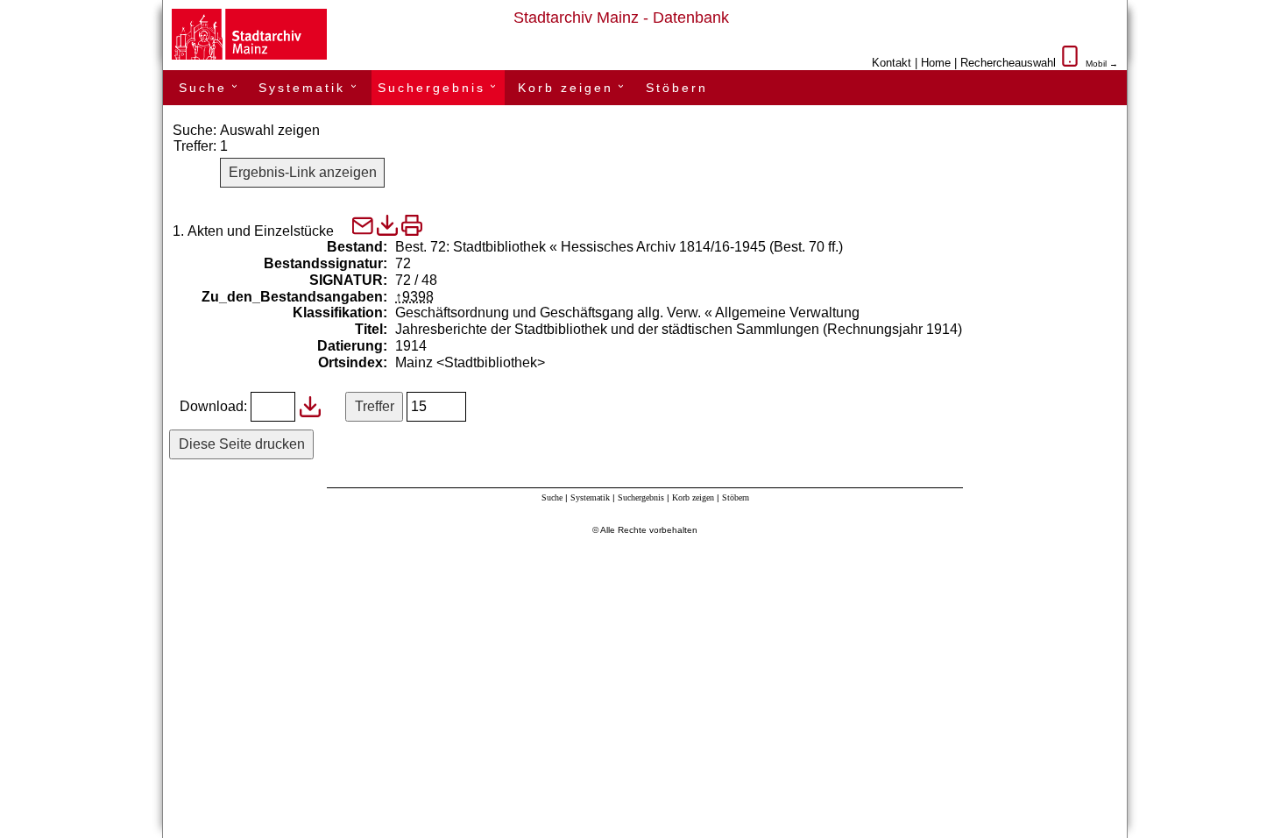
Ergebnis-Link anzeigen (303, 172)
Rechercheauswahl (1008, 62)
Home (936, 62)
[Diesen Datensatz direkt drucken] (411, 225)
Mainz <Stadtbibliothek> (470, 362)
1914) (944, 329)
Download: (213, 406)
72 (403, 263)
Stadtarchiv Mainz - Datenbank (621, 17)
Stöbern (677, 88)
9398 (418, 296)
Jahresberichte (441, 329)
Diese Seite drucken (242, 444)
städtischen (697, 329)
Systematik (309, 88)
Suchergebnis (439, 88)
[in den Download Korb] (387, 225)
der (501, 329)
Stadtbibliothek (560, 329)
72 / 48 (416, 280)
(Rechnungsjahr (873, 329)
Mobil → (1102, 63)
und (622, 329)
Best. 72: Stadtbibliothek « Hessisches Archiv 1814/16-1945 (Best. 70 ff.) (619, 246)
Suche (211, 88)
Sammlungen (777, 329)
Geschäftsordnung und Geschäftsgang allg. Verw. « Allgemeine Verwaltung (627, 312)
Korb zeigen (573, 88)
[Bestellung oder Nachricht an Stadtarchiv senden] (362, 231)
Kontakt (891, 62)
